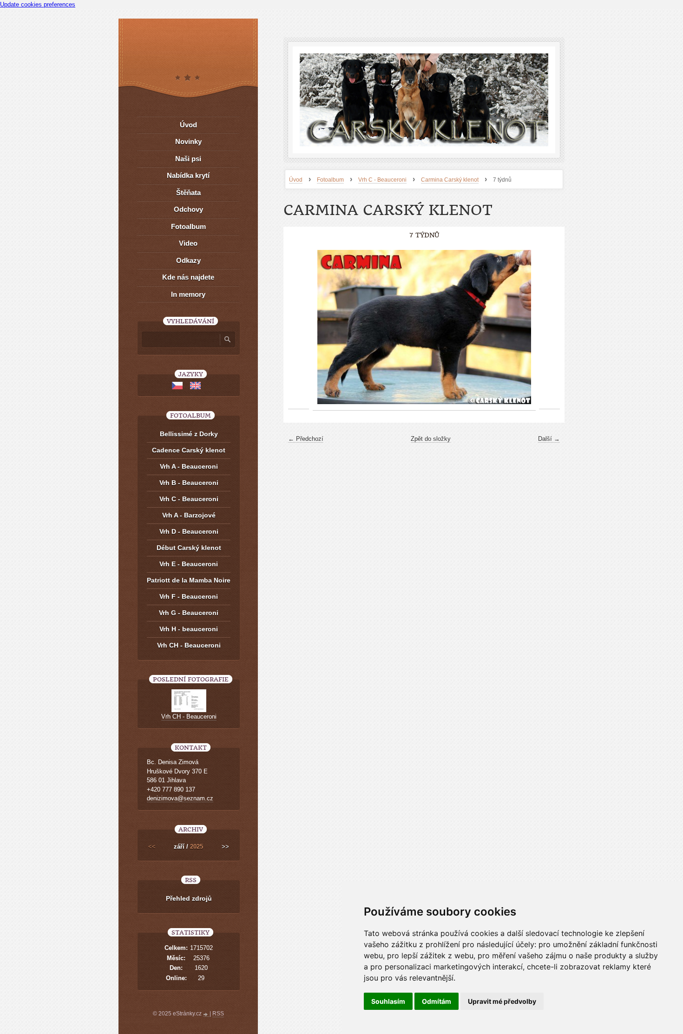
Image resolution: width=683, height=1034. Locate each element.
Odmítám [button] (436, 1001)
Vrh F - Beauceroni (188, 596)
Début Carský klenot (189, 547)
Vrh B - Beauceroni (188, 482)
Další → (549, 438)
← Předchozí (305, 438)
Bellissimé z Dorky (189, 434)
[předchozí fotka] (298, 327)
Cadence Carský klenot (188, 450)
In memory (188, 294)
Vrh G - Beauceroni (188, 612)
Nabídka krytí (188, 175)
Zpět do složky (431, 438)
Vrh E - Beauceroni (188, 564)
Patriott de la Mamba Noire (188, 580)
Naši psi (188, 159)
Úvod (295, 180)
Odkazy (188, 260)
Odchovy (188, 209)
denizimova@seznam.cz (180, 798)
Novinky (188, 141)
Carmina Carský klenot (450, 180)
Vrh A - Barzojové (189, 515)
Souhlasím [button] (388, 1001)
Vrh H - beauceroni (188, 629)
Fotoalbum (330, 180)
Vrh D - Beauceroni (188, 531)
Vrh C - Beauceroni (382, 180)
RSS (218, 1013)
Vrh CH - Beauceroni (189, 645)
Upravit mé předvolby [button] (502, 1001)
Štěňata (188, 192)
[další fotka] (549, 327)
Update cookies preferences (37, 4)
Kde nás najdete (188, 277)
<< (152, 846)
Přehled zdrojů (189, 898)
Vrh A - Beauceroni (189, 466)
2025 (196, 846)
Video (188, 243)
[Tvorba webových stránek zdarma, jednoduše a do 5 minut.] (206, 1014)
